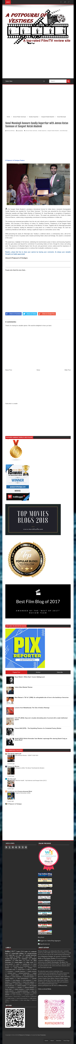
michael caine (12, 973)
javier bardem (30, 989)
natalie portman (11, 998)
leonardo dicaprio (29, 976)
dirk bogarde (33, 985)
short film (12, 955)
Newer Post (8, 370)
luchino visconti (25, 996)
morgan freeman (16, 992)
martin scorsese (32, 971)
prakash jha (26, 964)
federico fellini (17, 982)
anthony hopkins (22, 985)
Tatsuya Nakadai (29, 987)
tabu (29, 969)
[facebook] (61, 2)
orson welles (26, 992)
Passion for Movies (13, 766)
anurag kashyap (32, 953)
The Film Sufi (11, 779)
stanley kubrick (9, 978)
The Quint (62, 962)
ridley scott (29, 962)
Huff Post (47, 960)
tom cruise (16, 966)
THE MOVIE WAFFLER (14, 754)
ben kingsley (16, 980)
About (52, 1040)
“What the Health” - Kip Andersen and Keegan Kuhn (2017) (31, 780)
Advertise (58, 1040)
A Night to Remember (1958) (22, 793)
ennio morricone (17, 976)
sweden (20, 987)
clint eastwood (27, 980)
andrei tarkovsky (10, 985)
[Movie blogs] (16, 461)
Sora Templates (41, 1035)
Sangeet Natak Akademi (53, 130)
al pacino (10, 971)
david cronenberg (17, 994)
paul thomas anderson (22, 998)
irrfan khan (18, 960)
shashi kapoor (15, 1000)
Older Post (68, 370)
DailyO (49, 962)
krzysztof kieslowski (23, 991)
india (7, 951)
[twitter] (65, 2)
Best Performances (23, 978)
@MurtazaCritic (62, 985)
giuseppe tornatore (29, 994)
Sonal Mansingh (63, 130)
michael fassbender (24, 973)
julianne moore (8, 996)
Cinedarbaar (26, 966)
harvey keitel (8, 984)
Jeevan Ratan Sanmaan (31, 130)
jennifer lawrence (20, 971)
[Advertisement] (38, 62)
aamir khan (29, 957)
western (30, 967)
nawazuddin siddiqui (18, 953)
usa (18, 951)
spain (18, 964)
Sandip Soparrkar (42, 130)
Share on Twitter (31, 313)
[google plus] (69, 2)
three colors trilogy (25, 1000)
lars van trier (17, 996)
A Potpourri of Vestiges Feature (15, 160)
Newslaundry (55, 962)
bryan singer (8, 989)
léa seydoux (11, 987)
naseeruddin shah (10, 969)
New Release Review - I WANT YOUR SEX (26, 755)
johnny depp (18, 984)
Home (38, 370)
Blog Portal (41, 937)
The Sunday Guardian (50, 958)
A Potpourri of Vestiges (14, 804)
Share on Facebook (15, 313)
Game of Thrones (15, 957)
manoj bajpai (19, 962)
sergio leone (21, 969)
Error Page (66, 1040)
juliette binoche (9, 991)
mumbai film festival (11, 958)
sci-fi (28, 960)
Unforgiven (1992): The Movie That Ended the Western (29, 768)
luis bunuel (34, 996)
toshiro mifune (15, 975)
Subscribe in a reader (11, 403)
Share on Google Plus (48, 313)
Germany (25, 958)
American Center (29, 984)
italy (20, 955)
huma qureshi (9, 964)
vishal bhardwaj (19, 967)
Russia (35, 969)
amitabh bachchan (31, 955)
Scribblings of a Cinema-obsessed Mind (19, 791)
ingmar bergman (19, 989)
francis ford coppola (28, 982)
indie (26, 951)
